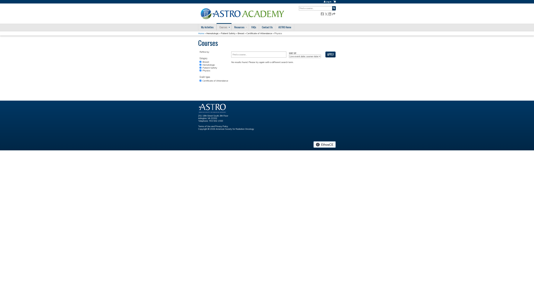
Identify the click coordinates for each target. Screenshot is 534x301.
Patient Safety (228, 33)
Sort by (292, 53)
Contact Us (267, 27)
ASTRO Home (284, 27)
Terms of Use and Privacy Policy (213, 126)
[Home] (243, 13)
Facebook (322, 13)
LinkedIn (329, 13)
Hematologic (212, 33)
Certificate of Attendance (259, 33)
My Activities (207, 27)
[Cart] (334, 3)
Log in (328, 2)
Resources (239, 27)
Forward (333, 13)
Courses (223, 27)
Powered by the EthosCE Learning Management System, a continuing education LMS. (324, 144)
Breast (241, 33)
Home (201, 33)
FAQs (253, 27)
